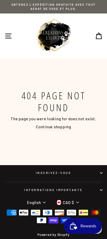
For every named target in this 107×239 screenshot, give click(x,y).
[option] (53, 7)
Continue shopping (53, 126)
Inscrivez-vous (53, 172)
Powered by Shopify (53, 235)
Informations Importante (53, 190)
